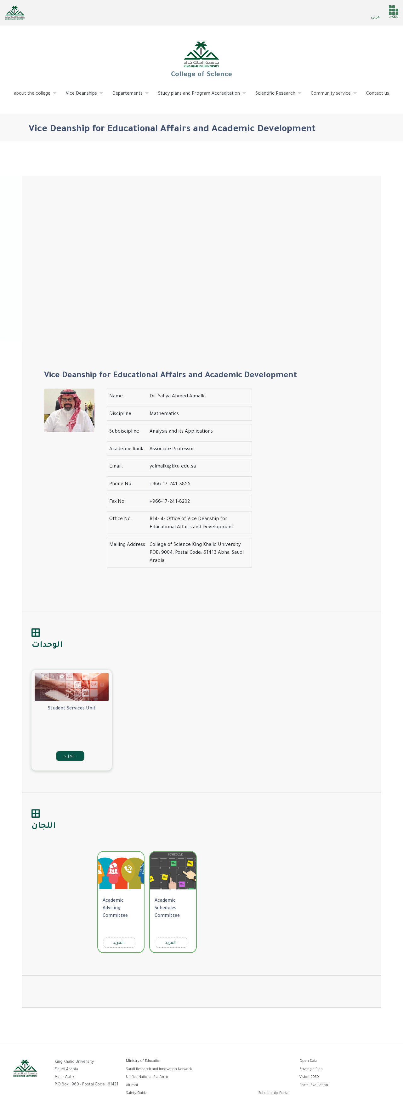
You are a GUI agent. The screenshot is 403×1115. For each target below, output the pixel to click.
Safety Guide (136, 1093)
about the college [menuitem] (28, 97)
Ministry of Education (144, 1061)
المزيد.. (70, 756)
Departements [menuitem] (124, 97)
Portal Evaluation (313, 1086)
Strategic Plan (311, 1069)
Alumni (132, 1086)
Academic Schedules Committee (167, 909)
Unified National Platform (147, 1077)
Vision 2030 (309, 1077)
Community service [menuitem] (327, 97)
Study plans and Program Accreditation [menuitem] (195, 97)
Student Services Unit (72, 708)
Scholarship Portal (273, 1093)
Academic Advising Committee (115, 909)
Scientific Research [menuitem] (271, 97)
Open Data (308, 1061)
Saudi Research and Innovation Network (159, 1069)
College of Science (201, 75)
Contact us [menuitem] (377, 94)
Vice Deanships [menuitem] (77, 97)
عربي (376, 17)
